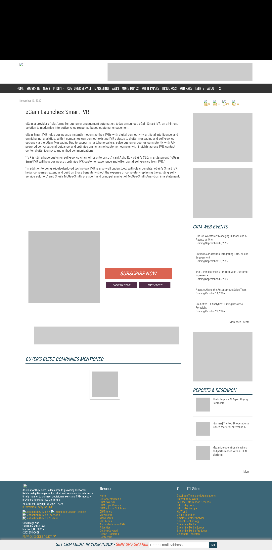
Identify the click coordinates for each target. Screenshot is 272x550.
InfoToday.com (185, 505)
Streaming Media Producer (192, 530)
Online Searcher (186, 514)
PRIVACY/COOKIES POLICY (37, 536)
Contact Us (106, 537)
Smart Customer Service (190, 518)
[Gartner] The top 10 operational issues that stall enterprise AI (231, 425)
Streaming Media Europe (190, 527)
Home (20, 88)
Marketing (101, 88)
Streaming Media (186, 524)
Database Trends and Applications (196, 495)
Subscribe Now (138, 273)
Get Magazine (110, 498)
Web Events (106, 518)
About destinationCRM (112, 524)
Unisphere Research (188, 533)
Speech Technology (188, 521)
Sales (115, 88)
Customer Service (79, 88)
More (246, 471)
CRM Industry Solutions (113, 508)
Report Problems (109, 533)
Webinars (186, 88)
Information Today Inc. (35, 507)
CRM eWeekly (107, 502)
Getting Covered (109, 530)
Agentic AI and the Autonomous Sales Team (221, 290)
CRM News (106, 511)
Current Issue (121, 285)
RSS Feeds (106, 521)
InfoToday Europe (187, 508)
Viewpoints (106, 514)
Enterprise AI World (188, 498)
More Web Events (239, 322)
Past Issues (155, 285)
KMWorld (182, 511)
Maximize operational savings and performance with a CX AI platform (230, 451)
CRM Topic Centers (110, 505)
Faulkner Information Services (194, 502)
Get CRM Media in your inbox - (101, 544)
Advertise (105, 527)
